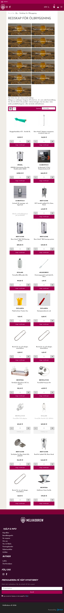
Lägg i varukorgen (20, 145)
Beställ (32, 592)
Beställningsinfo (7, 535)
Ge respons (6, 538)
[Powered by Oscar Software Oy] (59, 610)
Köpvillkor (5, 533)
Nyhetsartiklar (7, 549)
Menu (6, 1)
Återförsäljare (7, 564)
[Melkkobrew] (3, 7)
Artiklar (5, 552)
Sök (45, 7)
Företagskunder (7, 546)
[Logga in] (58, 7)
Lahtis (4, 561)
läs (27, 596)
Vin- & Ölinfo (6, 544)
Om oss (5, 541)
